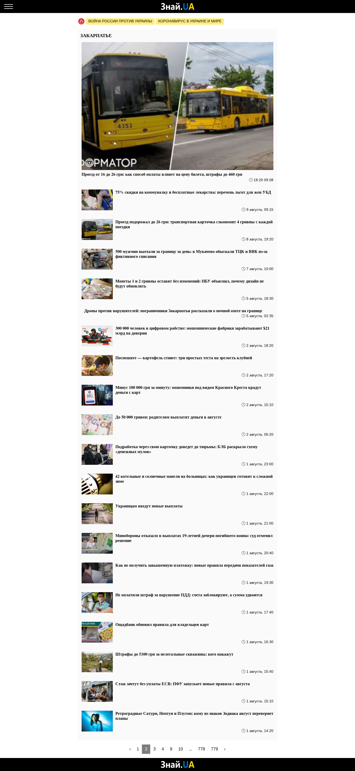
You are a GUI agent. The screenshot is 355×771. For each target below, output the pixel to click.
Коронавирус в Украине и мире (189, 21)
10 (180, 749)
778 (201, 749)
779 (214, 749)
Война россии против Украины (120, 21)
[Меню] (8, 6)
